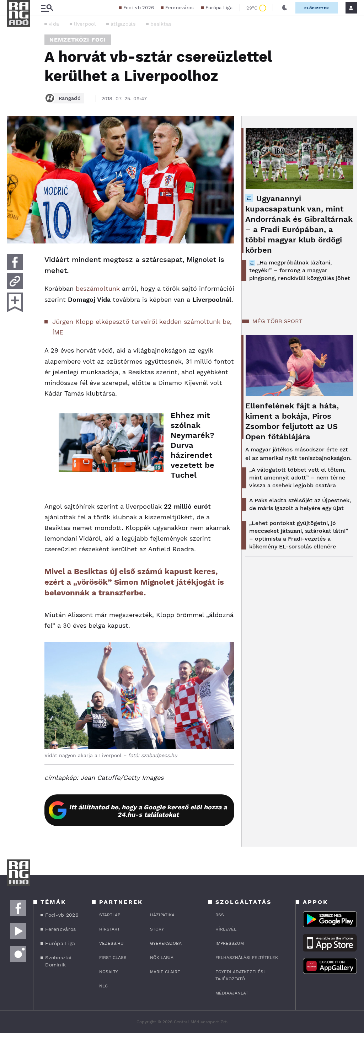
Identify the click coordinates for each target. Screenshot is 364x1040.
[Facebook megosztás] (15, 262)
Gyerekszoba (166, 943)
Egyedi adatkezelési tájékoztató (240, 975)
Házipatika (162, 914)
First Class (113, 957)
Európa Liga (218, 7)
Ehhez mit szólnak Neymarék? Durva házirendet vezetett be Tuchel (192, 445)
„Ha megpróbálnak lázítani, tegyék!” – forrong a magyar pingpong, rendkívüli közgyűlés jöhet (299, 270)
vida (54, 24)
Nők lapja (161, 957)
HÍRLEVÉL (225, 929)
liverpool (85, 24)
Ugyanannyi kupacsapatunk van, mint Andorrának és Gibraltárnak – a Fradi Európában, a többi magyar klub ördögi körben (299, 224)
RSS (219, 914)
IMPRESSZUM (229, 943)
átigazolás (123, 24)
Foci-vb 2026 (138, 7)
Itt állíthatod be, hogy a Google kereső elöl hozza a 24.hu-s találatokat (148, 810)
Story (157, 929)
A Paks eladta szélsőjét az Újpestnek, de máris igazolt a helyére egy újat (300, 504)
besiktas (160, 24)
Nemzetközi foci (77, 39)
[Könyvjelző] (15, 302)
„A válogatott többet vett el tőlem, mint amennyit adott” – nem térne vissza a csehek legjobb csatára (297, 477)
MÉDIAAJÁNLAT (231, 993)
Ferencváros (179, 7)
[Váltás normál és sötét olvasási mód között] (284, 8)
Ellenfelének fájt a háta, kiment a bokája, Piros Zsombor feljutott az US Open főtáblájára (292, 421)
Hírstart (109, 929)
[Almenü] (47, 8)
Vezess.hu (111, 943)
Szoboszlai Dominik (58, 961)
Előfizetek (316, 8)
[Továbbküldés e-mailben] (15, 281)
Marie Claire (165, 971)
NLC (103, 985)
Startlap (109, 914)
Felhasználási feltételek (246, 957)
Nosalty (108, 971)
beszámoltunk (98, 288)
